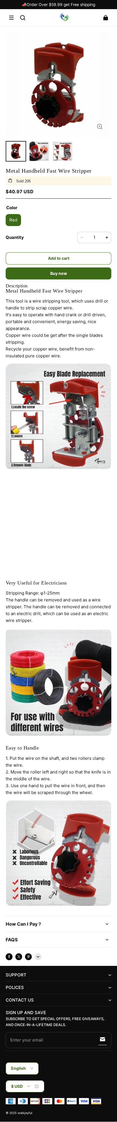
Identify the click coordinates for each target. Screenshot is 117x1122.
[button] (11, 17)
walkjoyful (25, 1113)
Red (13, 220)
